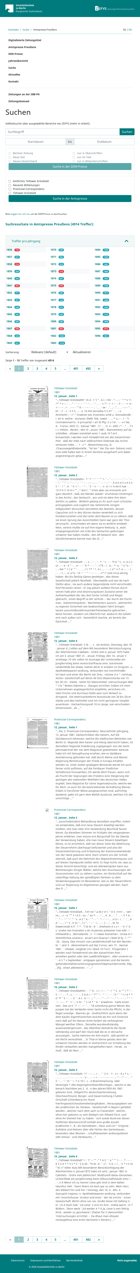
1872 (53, 264)
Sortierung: (12, 352)
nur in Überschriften (89, 153)
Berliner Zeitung (23, 153)
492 (88, 369)
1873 (53, 271)
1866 (9, 321)
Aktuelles (14, 74)
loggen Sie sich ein (20, 214)
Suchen (127, 132)
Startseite (13, 29)
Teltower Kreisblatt (24, 193)
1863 (9, 300)
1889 (98, 285)
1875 (53, 285)
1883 (53, 343)
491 (75, 369)
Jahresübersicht (18, 61)
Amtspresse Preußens (22, 47)
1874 (53, 278)
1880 (53, 321)
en (130, 29)
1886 (98, 264)
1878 (53, 307)
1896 (98, 335)
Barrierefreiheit (74, 1260)
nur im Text (84, 157)
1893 (98, 314)
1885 (98, 256)
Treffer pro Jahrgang (26, 241)
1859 (9, 271)
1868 (9, 335)
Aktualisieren (82, 352)
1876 (53, 292)
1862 (9, 292)
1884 (98, 249)
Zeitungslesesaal (18, 101)
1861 (9, 285)
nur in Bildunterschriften (92, 161)
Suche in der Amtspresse (70, 199)
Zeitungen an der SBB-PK (24, 94)
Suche (26, 29)
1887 (98, 271)
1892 (98, 307)
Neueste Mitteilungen (26, 185)
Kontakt (13, 81)
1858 (9, 264)
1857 (9, 256)
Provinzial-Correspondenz (28, 189)
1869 (9, 343)
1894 (98, 321)
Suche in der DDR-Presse (70, 167)
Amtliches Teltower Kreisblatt (31, 181)
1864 (9, 307)
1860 (9, 278)
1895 (98, 328)
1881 (53, 328)
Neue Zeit (19, 157)
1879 (53, 314)
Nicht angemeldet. (127, 1260)
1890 (98, 292)
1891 (98, 300)
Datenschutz (18, 1260)
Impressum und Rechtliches (45, 1260)
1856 (9, 249)
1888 (98, 278)
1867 (9, 328)
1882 (53, 335)
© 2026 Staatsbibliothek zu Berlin (47, 1266)
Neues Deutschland (25, 161)
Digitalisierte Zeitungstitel (24, 40)
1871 (53, 256)
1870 (53, 249)
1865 (9, 314)
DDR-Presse (15, 54)
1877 (53, 300)
